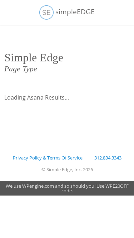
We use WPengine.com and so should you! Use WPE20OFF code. (67, 188)
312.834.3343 (107, 158)
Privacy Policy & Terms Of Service (48, 158)
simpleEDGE (74, 11)
